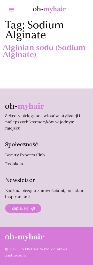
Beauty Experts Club (25, 154)
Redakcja (14, 163)
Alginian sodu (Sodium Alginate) (44, 51)
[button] (11, 9)
